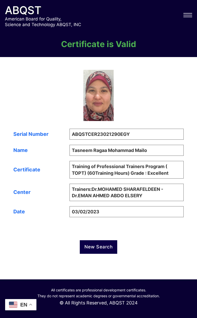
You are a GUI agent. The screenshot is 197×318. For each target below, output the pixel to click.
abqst (23, 10)
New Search (98, 246)
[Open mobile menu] (187, 15)
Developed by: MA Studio (98, 308)
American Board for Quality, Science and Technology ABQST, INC (43, 21)
